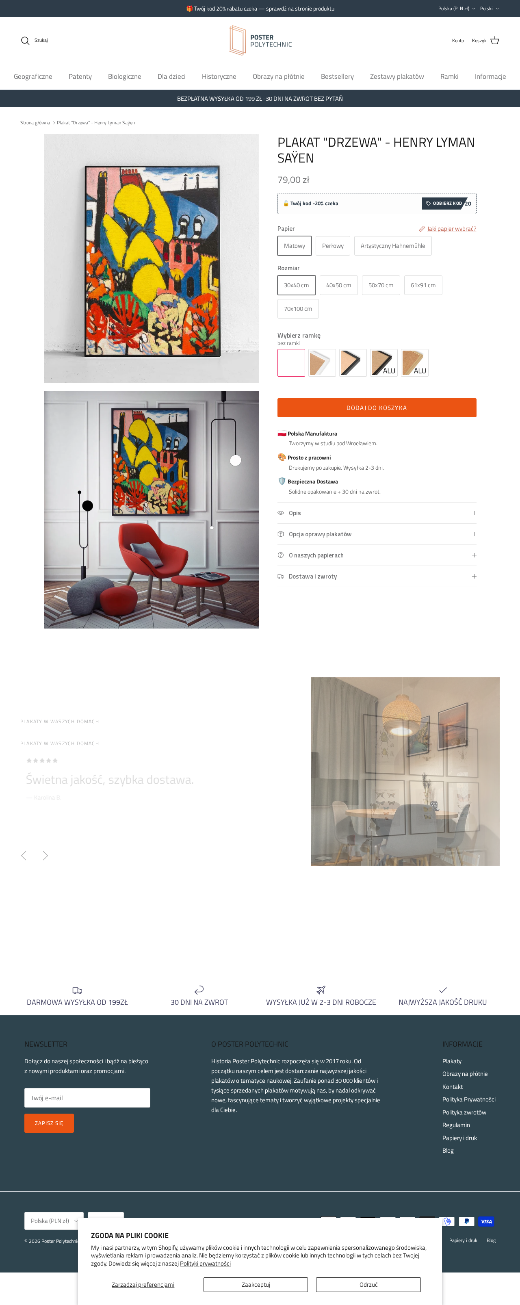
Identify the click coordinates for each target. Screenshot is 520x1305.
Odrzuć (369, 1284)
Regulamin (456, 1124)
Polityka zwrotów (464, 1112)
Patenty (80, 76)
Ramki (449, 76)
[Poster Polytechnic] (260, 40)
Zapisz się (49, 1123)
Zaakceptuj (256, 1284)
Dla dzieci (172, 76)
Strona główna (35, 122)
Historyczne (219, 76)
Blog (448, 1150)
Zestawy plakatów (397, 76)
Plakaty (452, 1061)
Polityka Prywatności (469, 1099)
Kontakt (452, 1086)
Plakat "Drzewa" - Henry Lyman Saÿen (96, 122)
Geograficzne (33, 76)
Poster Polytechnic (60, 1241)
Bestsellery (337, 76)
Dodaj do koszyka (377, 407)
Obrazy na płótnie (279, 76)
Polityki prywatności (205, 1263)
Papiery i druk (459, 1137)
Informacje (490, 76)
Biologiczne (124, 76)
